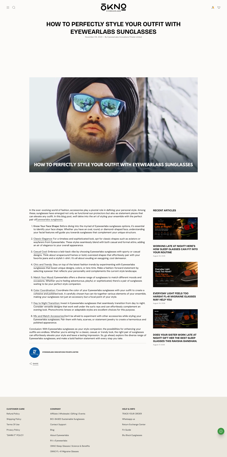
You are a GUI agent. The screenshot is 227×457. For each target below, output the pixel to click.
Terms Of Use (13, 424)
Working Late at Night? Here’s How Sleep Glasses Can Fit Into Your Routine (175, 249)
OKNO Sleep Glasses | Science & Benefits (70, 446)
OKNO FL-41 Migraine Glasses (64, 451)
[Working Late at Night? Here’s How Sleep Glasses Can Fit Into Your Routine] (175, 228)
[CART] (219, 7)
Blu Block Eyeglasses (132, 435)
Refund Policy (13, 413)
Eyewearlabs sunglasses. (49, 219)
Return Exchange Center (134, 424)
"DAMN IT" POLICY (15, 435)
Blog (52, 429)
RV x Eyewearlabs (58, 440)
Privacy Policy (13, 429)
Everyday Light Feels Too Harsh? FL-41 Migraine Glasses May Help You (174, 296)
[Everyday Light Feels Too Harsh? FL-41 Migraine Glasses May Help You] (175, 274)
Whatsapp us (128, 419)
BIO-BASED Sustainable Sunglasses (67, 419)
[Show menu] (8, 7)
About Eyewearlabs (59, 435)
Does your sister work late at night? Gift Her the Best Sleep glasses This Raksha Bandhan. (175, 338)
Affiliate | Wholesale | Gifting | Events (67, 413)
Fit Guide (126, 429)
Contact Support (58, 424)
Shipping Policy (14, 419)
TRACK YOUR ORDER (132, 413)
